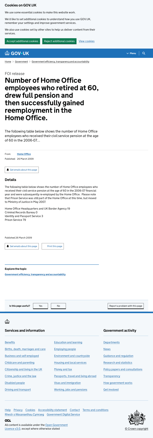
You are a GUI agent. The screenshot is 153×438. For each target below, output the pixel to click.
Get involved (111, 389)
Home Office (24, 154)
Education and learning (68, 342)
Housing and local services (70, 362)
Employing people (65, 349)
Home (8, 61)
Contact (75, 410)
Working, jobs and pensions (70, 389)
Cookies (30, 410)
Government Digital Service (63, 414)
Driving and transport (18, 389)
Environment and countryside (72, 356)
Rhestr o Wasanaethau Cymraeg (24, 414)
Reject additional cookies (59, 41)
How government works (117, 382)
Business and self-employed (22, 356)
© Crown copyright (136, 428)
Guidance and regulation (118, 356)
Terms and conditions (95, 410)
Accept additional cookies (22, 41)
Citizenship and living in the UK (23, 369)
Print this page (54, 246)
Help (8, 410)
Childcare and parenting (19, 362)
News (107, 349)
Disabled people (15, 382)
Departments (111, 342)
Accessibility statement (52, 410)
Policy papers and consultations (122, 369)
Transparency (111, 376)
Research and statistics (117, 362)
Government (21, 61)
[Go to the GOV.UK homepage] (17, 53)
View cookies (87, 41)
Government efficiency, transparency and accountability (60, 61)
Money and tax (63, 369)
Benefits (10, 342)
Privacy (18, 410)
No (61, 305)
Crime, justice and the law (20, 376)
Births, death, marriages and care (25, 349)
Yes (43, 305)
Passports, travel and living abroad (75, 376)
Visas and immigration (67, 382)
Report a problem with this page (125, 305)
